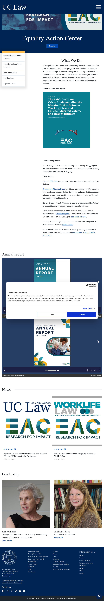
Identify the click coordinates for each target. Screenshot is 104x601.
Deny (52, 314)
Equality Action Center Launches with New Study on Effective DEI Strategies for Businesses (25, 454)
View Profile (7, 541)
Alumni (81, 555)
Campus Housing (58, 561)
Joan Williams (9, 531)
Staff (80, 570)
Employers (82, 565)
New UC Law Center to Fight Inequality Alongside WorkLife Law (74, 454)
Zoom (54, 554)
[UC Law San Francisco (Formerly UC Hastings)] (14, 7)
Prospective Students (86, 563)
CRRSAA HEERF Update (61, 564)
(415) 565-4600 (9, 573)
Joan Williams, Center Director (12, 57)
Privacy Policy (32, 564)
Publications (9, 78)
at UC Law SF (10, 449)
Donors (81, 558)
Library (55, 556)
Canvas (55, 551)
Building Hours (6, 576)
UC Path (55, 566)
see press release (78, 217)
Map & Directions (33, 551)
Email (29, 569)
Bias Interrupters (10, 73)
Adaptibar (56, 559)
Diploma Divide (10, 84)
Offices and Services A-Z (36, 559)
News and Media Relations (61, 569)
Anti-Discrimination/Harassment (38, 556)
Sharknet (31, 566)
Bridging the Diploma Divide (54, 189)
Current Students (84, 560)
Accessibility (32, 561)
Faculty (81, 568)
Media (81, 573)
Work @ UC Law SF (34, 554)
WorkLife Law (67, 225)
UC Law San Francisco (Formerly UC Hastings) (47, 598)
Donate (52, 46)
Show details (87, 308)
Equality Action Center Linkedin (13, 65)
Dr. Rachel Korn (62, 531)
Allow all (82, 314)
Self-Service (32, 572)
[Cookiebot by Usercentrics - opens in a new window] (87, 285)
